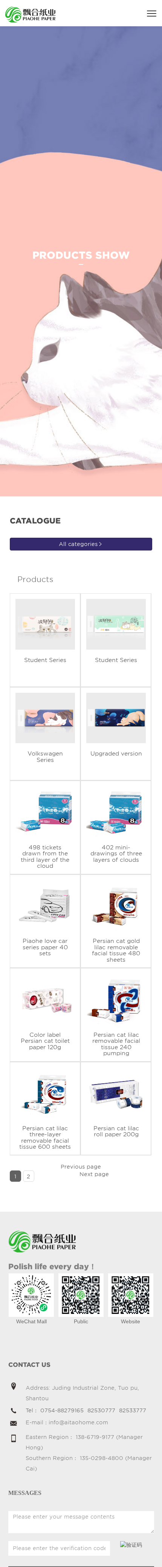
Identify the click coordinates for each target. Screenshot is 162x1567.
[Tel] (13, 1411)
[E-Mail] (13, 1424)
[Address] (13, 1387)
